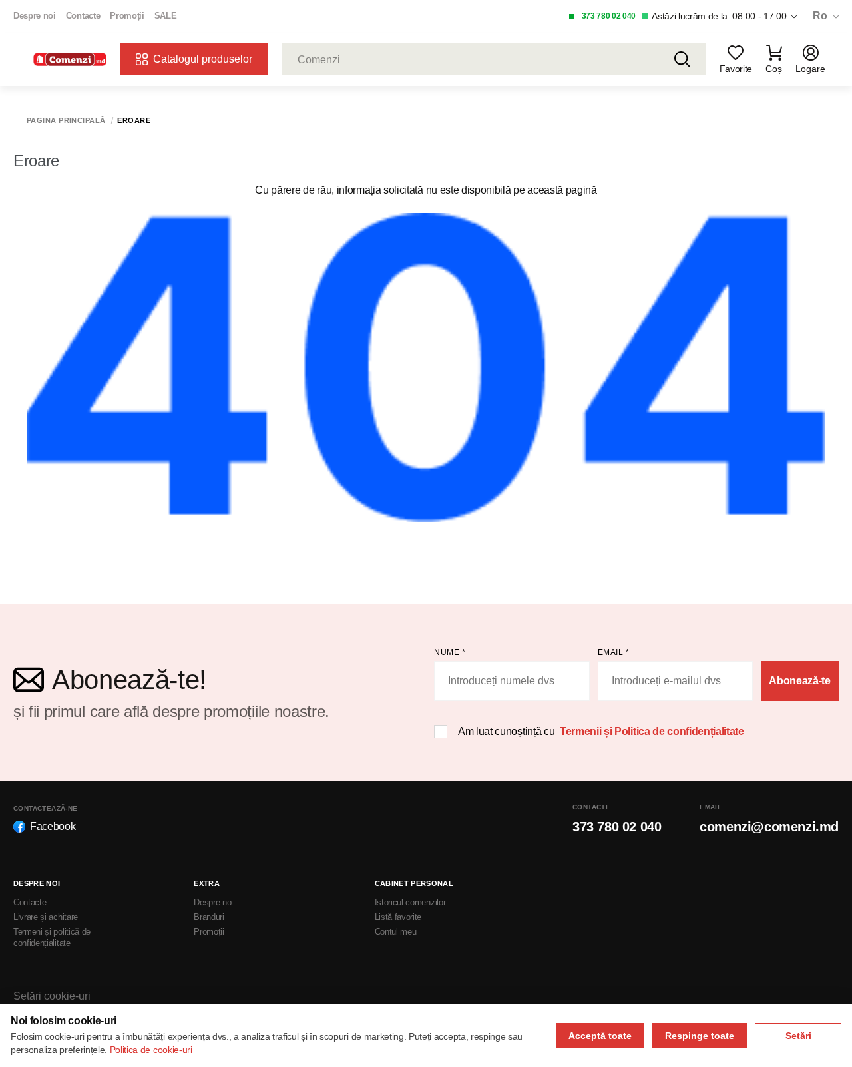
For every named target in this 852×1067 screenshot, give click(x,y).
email (614, 652)
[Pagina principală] (69, 60)
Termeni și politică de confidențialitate (52, 937)
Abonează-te (799, 680)
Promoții (127, 16)
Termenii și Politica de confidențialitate (652, 731)
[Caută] (682, 59)
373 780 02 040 (609, 16)
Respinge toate (699, 1035)
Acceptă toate (600, 1035)
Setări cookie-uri (52, 996)
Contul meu (396, 932)
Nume (449, 652)
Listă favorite (398, 917)
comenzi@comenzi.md (769, 826)
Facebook (52, 826)
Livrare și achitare (45, 917)
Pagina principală (66, 120)
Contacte (83, 16)
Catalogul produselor (202, 59)
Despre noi (34, 16)
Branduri (209, 917)
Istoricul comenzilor (410, 902)
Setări (798, 1035)
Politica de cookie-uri (151, 1049)
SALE (165, 16)
